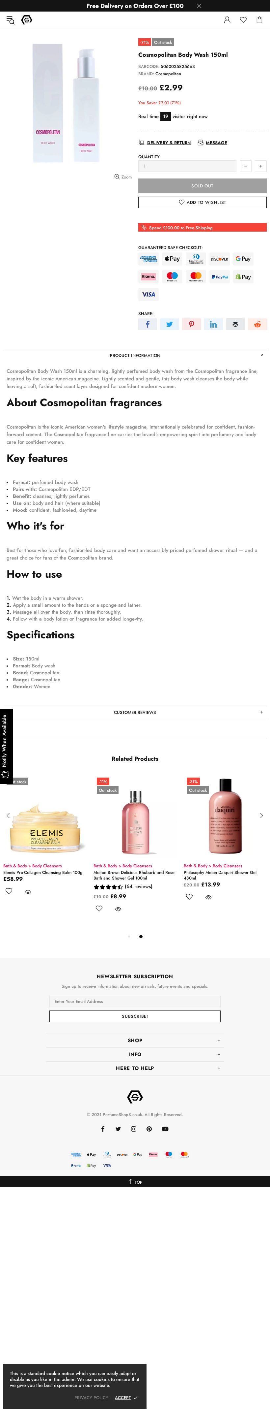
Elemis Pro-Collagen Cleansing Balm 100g (43, 872)
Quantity (149, 157)
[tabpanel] (45, 842)
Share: (145, 313)
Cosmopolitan (168, 74)
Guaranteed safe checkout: (170, 247)
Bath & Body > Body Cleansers (32, 866)
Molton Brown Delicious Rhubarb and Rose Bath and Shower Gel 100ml (134, 875)
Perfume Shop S (26, 19)
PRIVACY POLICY (91, 1397)
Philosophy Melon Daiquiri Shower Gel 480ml (220, 875)
